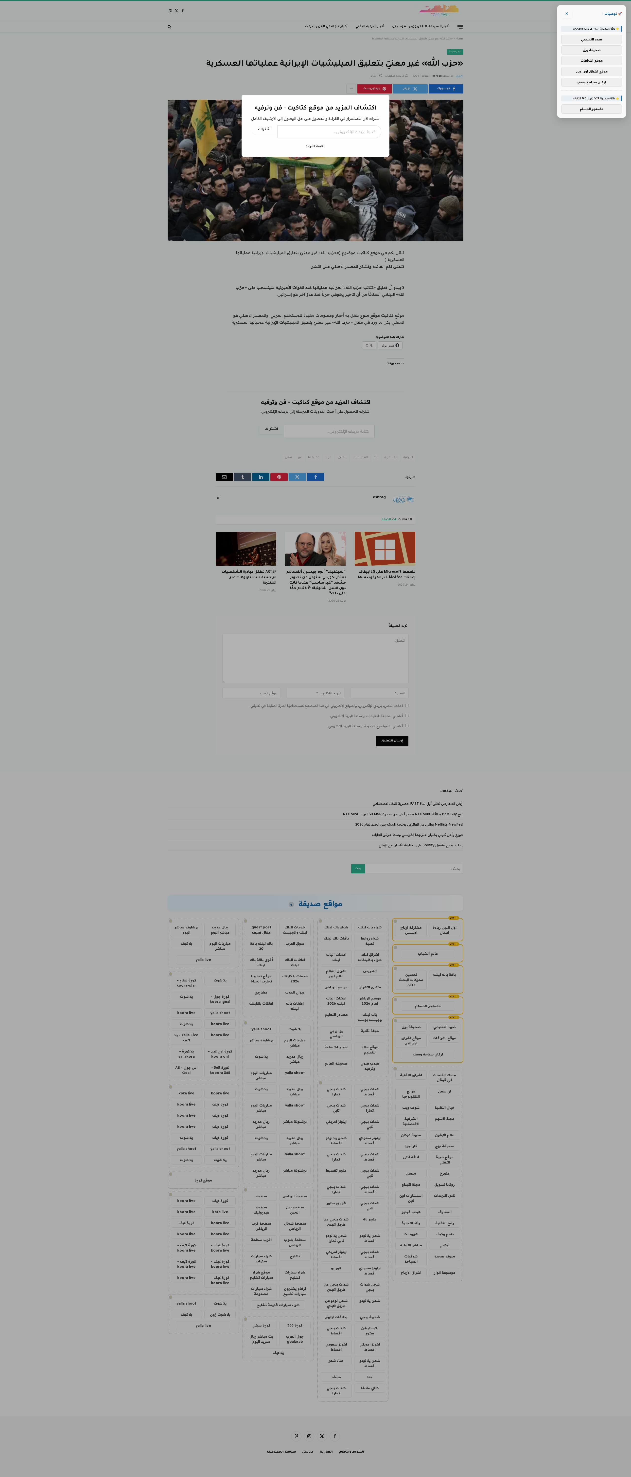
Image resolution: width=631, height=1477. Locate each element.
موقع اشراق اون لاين (592, 71)
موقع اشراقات (591, 61)
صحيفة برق (592, 50)
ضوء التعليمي (591, 39)
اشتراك (264, 130)
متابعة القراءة (315, 146)
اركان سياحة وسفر (591, 82)
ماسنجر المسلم (591, 109)
